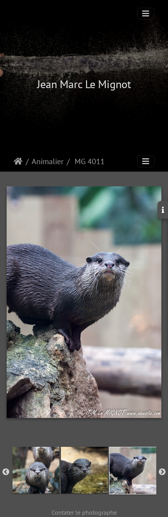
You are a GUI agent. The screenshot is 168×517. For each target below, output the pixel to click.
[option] (36, 470)
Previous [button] (6, 472)
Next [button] (162, 472)
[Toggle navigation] (145, 13)
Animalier (48, 161)
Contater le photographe (84, 512)
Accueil (18, 161)
